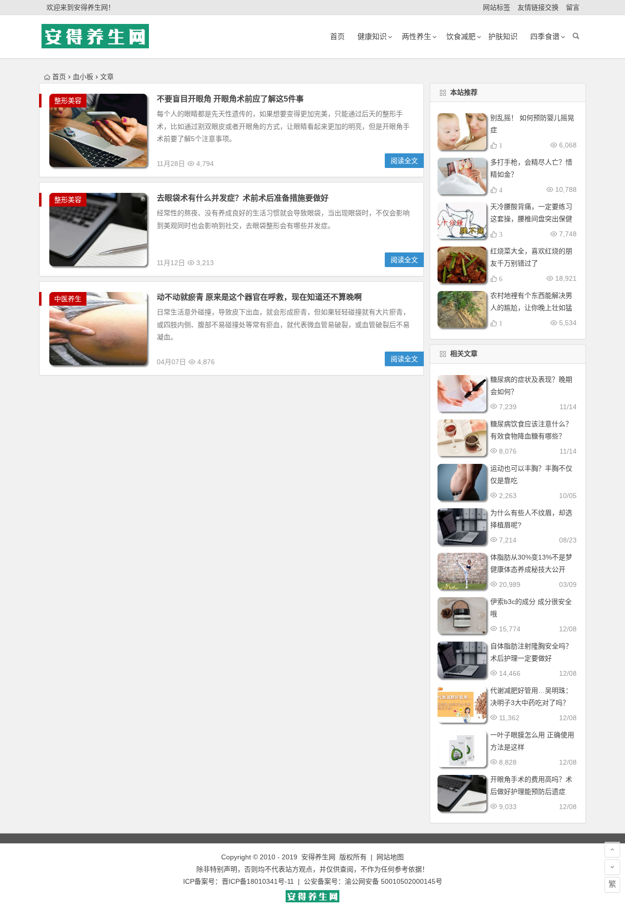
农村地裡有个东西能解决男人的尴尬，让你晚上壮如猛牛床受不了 (531, 308)
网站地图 (390, 857)
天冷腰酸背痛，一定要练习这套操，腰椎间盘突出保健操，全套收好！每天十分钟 (531, 219)
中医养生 (68, 299)
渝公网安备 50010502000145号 (393, 881)
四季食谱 (545, 36)
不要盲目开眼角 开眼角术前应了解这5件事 (230, 99)
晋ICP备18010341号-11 (258, 881)
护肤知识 (503, 36)
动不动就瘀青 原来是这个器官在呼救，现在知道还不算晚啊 (259, 297)
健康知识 (372, 36)
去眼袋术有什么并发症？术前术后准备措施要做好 (243, 198)
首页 (59, 77)
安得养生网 (318, 857)
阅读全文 (404, 161)
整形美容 (68, 100)
